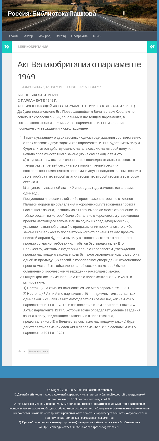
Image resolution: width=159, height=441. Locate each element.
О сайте (13, 36)
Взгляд (61, 36)
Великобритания (32, 47)
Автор (28, 36)
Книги (97, 36)
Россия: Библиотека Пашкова (52, 13)
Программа (79, 36)
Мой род (44, 36)
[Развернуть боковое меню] (7, 47)
